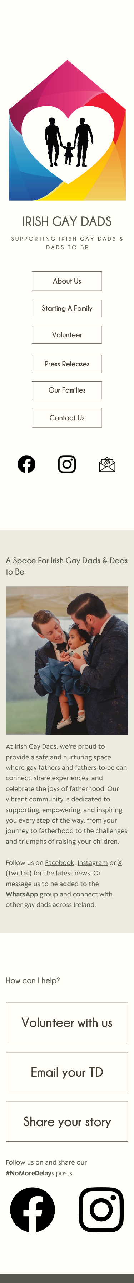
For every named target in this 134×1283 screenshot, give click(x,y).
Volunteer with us (67, 1022)
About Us (67, 281)
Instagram (93, 863)
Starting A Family (67, 308)
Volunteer (67, 335)
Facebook (59, 863)
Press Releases (67, 364)
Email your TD (67, 1071)
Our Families (67, 390)
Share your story (67, 1121)
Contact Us (67, 418)
